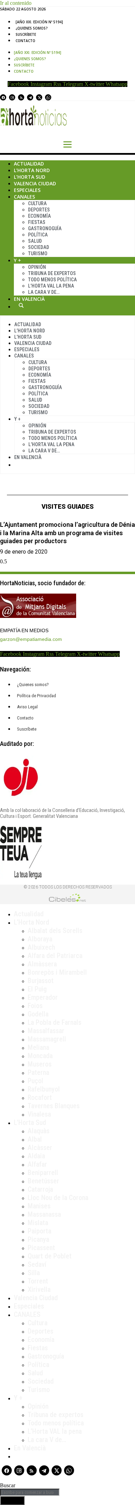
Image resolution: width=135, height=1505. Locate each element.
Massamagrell (47, 1039)
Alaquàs (39, 1131)
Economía (39, 216)
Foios (35, 1005)
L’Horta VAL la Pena (51, 286)
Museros (40, 1064)
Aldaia (36, 1156)
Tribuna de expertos (52, 273)
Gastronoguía (45, 228)
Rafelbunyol (44, 1089)
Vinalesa (39, 1114)
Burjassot (41, 980)
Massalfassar (46, 1031)
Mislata (38, 1222)
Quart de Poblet (50, 1256)
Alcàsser (40, 1147)
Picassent (41, 1248)
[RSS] (21, 97)
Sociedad (38, 247)
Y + (17, 260)
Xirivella (39, 1289)
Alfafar (37, 1164)
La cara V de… (44, 292)
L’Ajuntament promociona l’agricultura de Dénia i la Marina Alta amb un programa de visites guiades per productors (67, 533)
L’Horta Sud (29, 177)
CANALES (27, 1314)
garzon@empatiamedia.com (31, 639)
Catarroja (40, 1189)
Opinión (37, 267)
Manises (39, 1206)
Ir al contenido (16, 3)
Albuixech (41, 947)
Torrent (38, 1281)
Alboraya (40, 939)
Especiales (27, 190)
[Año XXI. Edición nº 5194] (39, 21)
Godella (38, 1014)
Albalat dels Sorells (55, 930)
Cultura (37, 203)
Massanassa (44, 1214)
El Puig (37, 989)
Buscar (21, 305)
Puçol (35, 1081)
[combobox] (30, 1492)
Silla (34, 1273)
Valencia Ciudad (35, 183)
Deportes (39, 209)
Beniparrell (43, 1172)
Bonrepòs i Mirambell (57, 972)
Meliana (38, 1047)
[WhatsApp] (48, 97)
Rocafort (40, 1097)
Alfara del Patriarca (55, 955)
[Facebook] (3, 97)
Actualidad (29, 163)
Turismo (37, 253)
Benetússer (43, 1181)
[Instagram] (12, 97)
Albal (35, 1139)
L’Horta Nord (32, 170)
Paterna (38, 1072)
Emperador (43, 997)
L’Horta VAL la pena (55, 1431)
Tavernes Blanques (54, 1106)
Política (38, 235)
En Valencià (29, 299)
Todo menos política (52, 279)
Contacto (25, 40)
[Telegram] (30, 97)
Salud (35, 241)
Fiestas (36, 222)
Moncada (40, 1056)
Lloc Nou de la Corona (58, 1197)
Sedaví (37, 1264)
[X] (39, 97)
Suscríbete (26, 34)
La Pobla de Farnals (54, 1022)
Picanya (38, 1239)
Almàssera (42, 964)
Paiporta (39, 1231)
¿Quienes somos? (32, 28)
